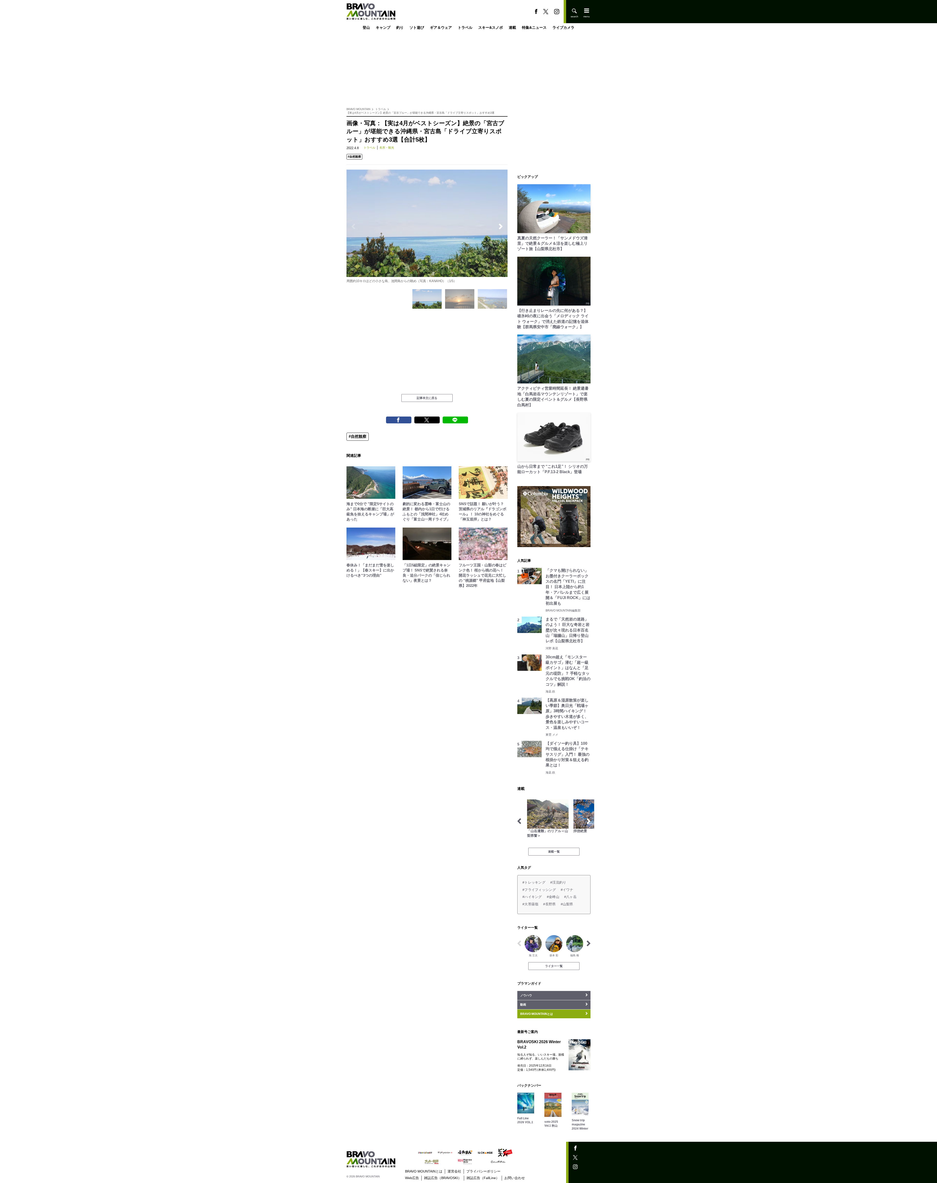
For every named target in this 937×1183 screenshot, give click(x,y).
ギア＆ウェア (441, 27)
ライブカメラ (563, 27)
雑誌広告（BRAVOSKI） (442, 1178)
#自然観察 (354, 156)
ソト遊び (416, 27)
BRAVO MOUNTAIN (358, 109)
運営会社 (454, 1171)
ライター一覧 (554, 966)
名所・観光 (386, 147)
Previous (353, 226)
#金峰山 (553, 897)
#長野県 (549, 904)
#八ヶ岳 (570, 897)
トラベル (465, 27)
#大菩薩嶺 (530, 904)
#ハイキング (532, 897)
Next (501, 226)
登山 (366, 27)
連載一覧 (554, 851)
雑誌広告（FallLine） (483, 1178)
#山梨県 (567, 904)
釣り (400, 27)
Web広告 (412, 1178)
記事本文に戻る (427, 398)
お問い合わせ (514, 1178)
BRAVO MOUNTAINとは (423, 1171)
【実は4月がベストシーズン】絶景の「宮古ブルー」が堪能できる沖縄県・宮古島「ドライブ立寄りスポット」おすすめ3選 (420, 112)
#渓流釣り (558, 882)
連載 (512, 27)
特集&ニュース (534, 27)
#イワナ (567, 890)
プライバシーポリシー (483, 1171)
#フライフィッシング (539, 890)
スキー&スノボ (490, 27)
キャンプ (383, 27)
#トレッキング (533, 882)
